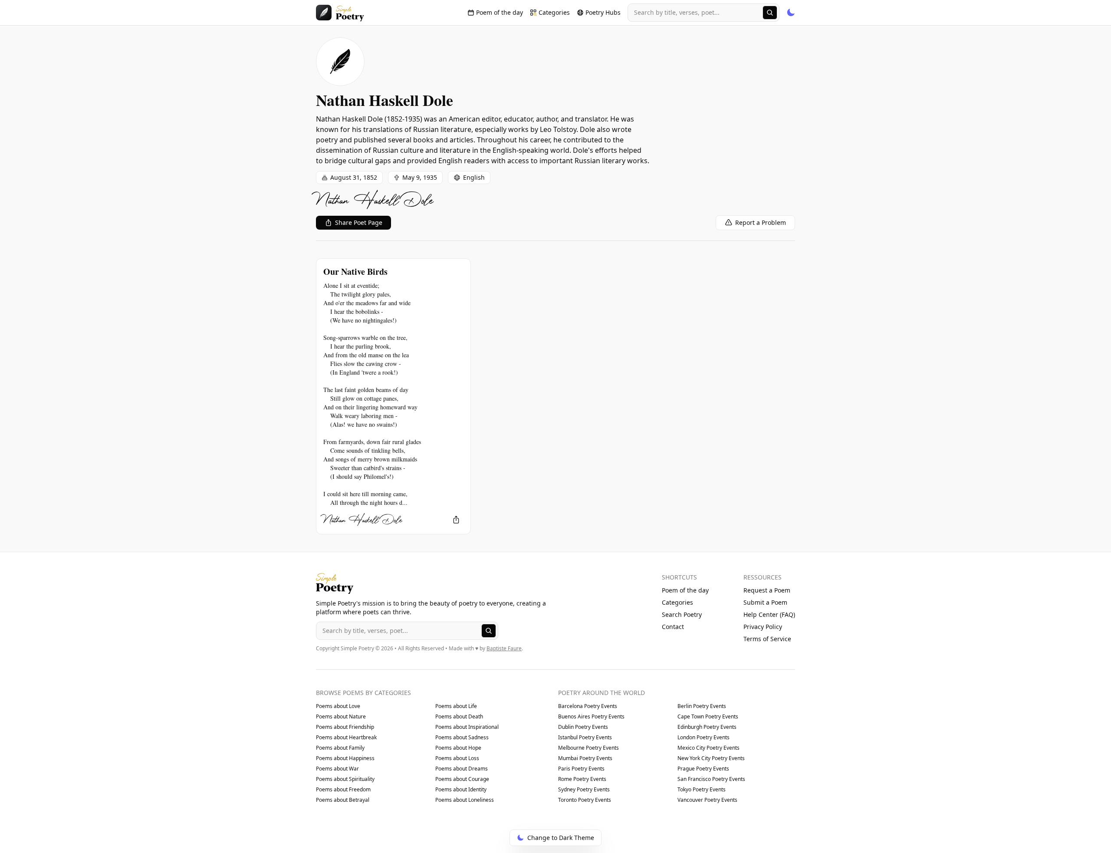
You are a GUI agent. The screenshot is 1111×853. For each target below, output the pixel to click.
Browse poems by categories (363, 692)
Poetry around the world (601, 692)
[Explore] (770, 13)
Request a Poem (766, 590)
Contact (673, 626)
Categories (677, 602)
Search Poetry (682, 614)
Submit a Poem (765, 602)
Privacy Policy (762, 626)
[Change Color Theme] (790, 12)
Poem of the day (685, 590)
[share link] (456, 519)
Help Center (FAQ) (769, 614)
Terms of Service (767, 639)
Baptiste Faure (504, 648)
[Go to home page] (340, 12)
